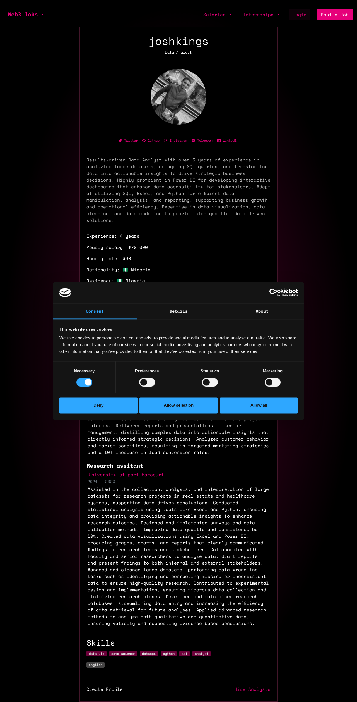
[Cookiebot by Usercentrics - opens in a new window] (273, 292)
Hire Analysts (252, 689)
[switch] (147, 382)
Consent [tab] (95, 311)
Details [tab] (178, 311)
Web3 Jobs (23, 14)
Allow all (258, 405)
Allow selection (179, 405)
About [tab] (262, 311)
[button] (42, 14)
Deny (98, 405)
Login (300, 14)
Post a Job (335, 14)
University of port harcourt (126, 474)
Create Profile (104, 689)
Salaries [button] (215, 14)
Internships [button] (259, 14)
